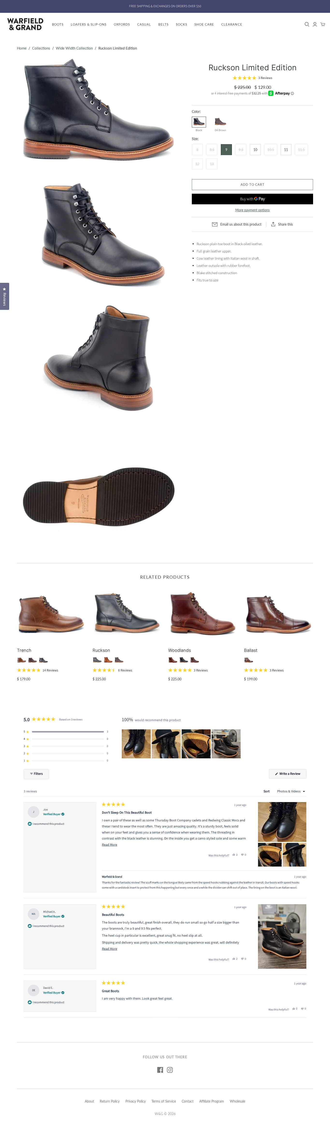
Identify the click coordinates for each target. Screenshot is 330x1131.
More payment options (252, 210)
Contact (188, 1101)
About (89, 1101)
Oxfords (122, 24)
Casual (144, 24)
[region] (182, 743)
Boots (58, 24)
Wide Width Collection (74, 48)
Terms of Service (163, 1101)
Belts (163, 24)
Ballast (251, 650)
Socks (181, 24)
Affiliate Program (211, 1101)
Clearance (231, 24)
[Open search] (307, 24)
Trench (24, 650)
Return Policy (110, 1101)
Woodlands (179, 650)
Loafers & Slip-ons (89, 24)
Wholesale (237, 1101)
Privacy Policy (135, 1101)
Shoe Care (204, 24)
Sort (267, 791)
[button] (252, 78)
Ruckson (101, 650)
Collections (41, 48)
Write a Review (292, 775)
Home (22, 48)
